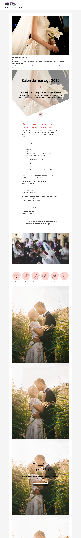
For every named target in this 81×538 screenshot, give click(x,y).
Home (49, 4)
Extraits (64, 4)
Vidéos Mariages (14, 7)
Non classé (14, 59)
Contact (73, 4)
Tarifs (60, 4)
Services (55, 4)
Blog (69, 4)
